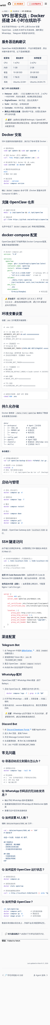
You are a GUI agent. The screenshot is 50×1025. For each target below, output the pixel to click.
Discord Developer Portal (18, 729)
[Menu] (45, 3)
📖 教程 (5, 11)
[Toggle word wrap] (44, 147)
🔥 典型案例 (18, 4)
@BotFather (27, 650)
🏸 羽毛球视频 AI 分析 (14, 975)
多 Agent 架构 (39, 975)
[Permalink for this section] (27, 41)
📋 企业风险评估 (35, 4)
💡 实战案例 (14, 11)
